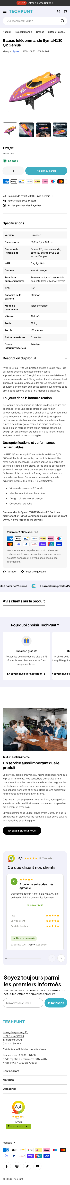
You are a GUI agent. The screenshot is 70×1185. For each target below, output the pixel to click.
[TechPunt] (14, 1022)
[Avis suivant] (61, 958)
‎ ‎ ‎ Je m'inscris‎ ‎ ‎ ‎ (56, 1003)
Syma (16, 51)
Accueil (7, 31)
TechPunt (17, 1178)
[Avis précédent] (52, 958)
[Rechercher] (62, 21)
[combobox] (35, 21)
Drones (40, 31)
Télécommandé (23, 31)
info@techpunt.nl (12, 1039)
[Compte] (58, 11)
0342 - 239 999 (12, 1043)
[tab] (24, 602)
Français (7, 1142)
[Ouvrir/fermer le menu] (5, 11)
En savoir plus (35, 904)
